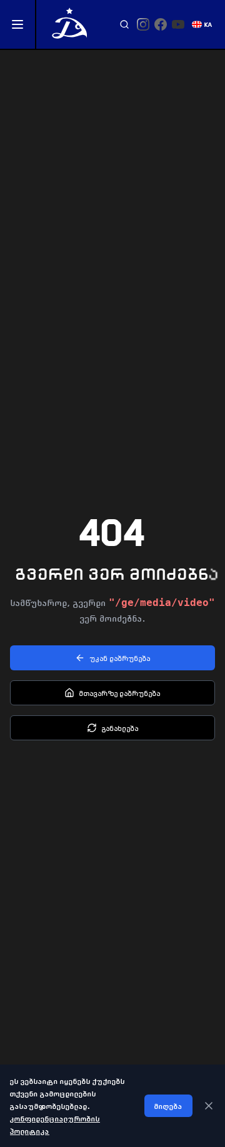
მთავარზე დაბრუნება (120, 693)
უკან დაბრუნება (120, 658)
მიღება (168, 1106)
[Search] (124, 24)
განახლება (120, 728)
